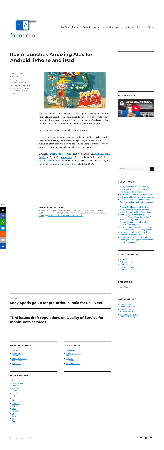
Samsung (15, 386)
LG (13, 398)
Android (13, 80)
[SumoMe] (3, 246)
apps (19, 80)
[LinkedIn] (3, 228)
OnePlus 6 (16, 351)
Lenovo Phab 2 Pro (127, 309)
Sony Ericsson (17, 383)
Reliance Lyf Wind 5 (127, 317)
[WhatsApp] (3, 222)
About (97, 27)
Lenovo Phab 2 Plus (127, 307)
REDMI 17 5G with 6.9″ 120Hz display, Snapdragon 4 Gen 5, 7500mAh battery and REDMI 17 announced (136, 239)
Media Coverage (111, 27)
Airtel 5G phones (126, 262)
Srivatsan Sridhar (16, 73)
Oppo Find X (70, 351)
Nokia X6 (69, 358)
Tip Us (151, 27)
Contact (141, 27)
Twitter (41, 215)
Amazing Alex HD (64, 164)
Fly (13, 418)
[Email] (3, 240)
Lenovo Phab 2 (125, 304)
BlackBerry (16, 403)
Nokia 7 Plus (16, 363)
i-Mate (14, 391)
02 (13, 401)
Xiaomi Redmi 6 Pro (73, 353)
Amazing (13, 86)
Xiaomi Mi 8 (16, 353)
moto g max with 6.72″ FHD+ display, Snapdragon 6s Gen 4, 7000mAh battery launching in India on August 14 (135, 189)
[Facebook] (3, 216)
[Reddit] (3, 234)
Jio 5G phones (125, 265)
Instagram (52, 215)
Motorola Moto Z (126, 312)
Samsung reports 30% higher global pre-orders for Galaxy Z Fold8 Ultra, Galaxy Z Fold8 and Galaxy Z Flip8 (135, 217)
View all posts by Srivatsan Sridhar (69, 215)
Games (24, 80)
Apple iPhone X (17, 361)
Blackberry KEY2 (72, 361)
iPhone (17, 82)
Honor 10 (15, 356)
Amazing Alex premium (50, 160)
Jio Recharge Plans (127, 267)
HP (13, 413)
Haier (14, 408)
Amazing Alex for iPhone (61, 154)
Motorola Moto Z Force (129, 314)
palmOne (15, 411)
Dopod (14, 393)
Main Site (64, 27)
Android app (66, 157)
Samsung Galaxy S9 (19, 358)
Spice (14, 416)
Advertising (128, 27)
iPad (12, 82)
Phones (75, 27)
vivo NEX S (70, 356)
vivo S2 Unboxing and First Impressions (135, 212)
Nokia (14, 381)
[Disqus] (60, 260)
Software (24, 82)
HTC (13, 396)
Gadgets (87, 27)
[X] (3, 210)
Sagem (14, 406)
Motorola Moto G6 (73, 363)
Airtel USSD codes (127, 270)
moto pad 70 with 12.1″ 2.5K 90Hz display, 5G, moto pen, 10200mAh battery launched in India (136, 202)
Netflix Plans (125, 260)
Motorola (15, 388)
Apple (14, 421)
